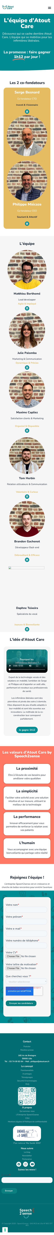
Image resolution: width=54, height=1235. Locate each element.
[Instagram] (25, 1164)
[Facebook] (18, 1164)
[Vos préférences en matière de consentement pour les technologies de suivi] (5, 1230)
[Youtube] (32, 1164)
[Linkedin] (27, 111)
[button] (49, 7)
